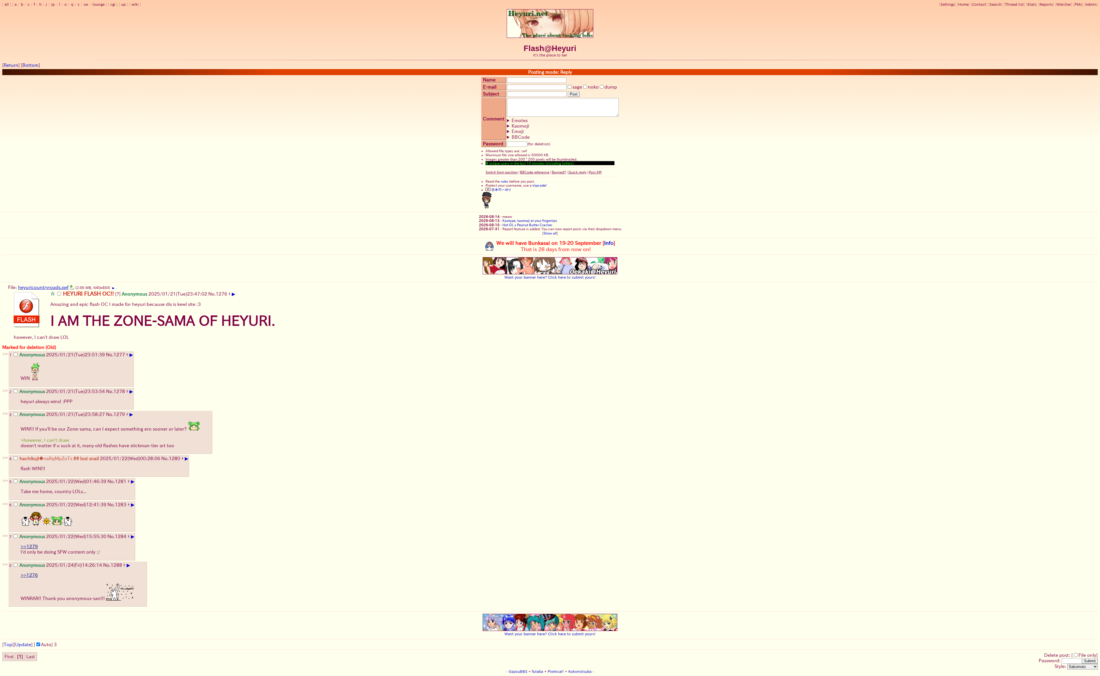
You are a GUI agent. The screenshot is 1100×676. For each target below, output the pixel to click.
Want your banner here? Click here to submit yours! (550, 277)
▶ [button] (113, 288)
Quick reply (577, 172)
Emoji (518, 131)
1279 (119, 414)
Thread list (1014, 4)
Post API (595, 172)
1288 (116, 565)
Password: (1050, 660)
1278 (119, 391)
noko (593, 87)
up (123, 4)
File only (1087, 655)
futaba (537, 671)
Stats (1031, 4)
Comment (493, 118)
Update (23, 644)
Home (963, 4)
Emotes (520, 120)
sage (577, 87)
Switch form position (502, 172)
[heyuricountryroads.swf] (72, 287)
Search (995, 4)
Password (493, 143)
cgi (112, 4)
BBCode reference (534, 172)
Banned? (559, 172)
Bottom (30, 65)
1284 (120, 536)
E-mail (489, 87)
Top (8, 644)
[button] (52, 293)
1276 (221, 294)
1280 (174, 458)
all (7, 4)
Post (574, 94)
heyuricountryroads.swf (43, 287)
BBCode (521, 137)
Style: (1060, 666)
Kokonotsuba (580, 671)
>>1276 (29, 575)
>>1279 (29, 546)
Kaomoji (520, 126)
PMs (1078, 4)
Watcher (1063, 4)
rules (504, 181)
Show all (550, 233)
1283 (120, 504)
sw (86, 4)
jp (53, 4)
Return (11, 65)
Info (609, 242)
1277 (119, 354)
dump (610, 87)
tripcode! (540, 185)
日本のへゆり (500, 189)
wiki (135, 4)
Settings (947, 4)
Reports (1046, 4)
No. (212, 294)
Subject (491, 93)
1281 (120, 481)
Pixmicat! (556, 671)
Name (489, 79)
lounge (99, 4)
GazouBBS (518, 671)
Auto (46, 644)
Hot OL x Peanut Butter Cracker (527, 224)
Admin (1091, 4)
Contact (979, 4)
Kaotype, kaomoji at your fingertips (529, 220)
